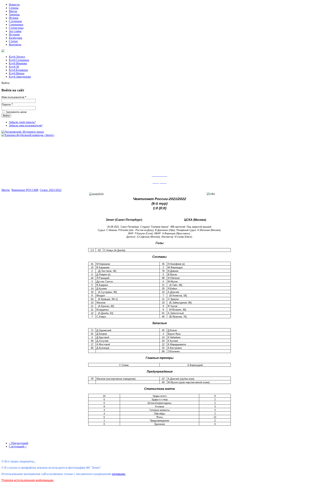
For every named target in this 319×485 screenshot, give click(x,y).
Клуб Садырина (19, 60)
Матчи (13, 11)
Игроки (13, 17)
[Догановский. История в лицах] (22, 131)
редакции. (119, 474)
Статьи (13, 41)
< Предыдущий (18, 443)
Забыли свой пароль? (22, 122)
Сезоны (13, 7)
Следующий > (18, 446)
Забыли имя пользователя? (25, 125)
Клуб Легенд (17, 56)
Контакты (15, 44)
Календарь (15, 37)
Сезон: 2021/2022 (50, 190)
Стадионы (15, 21)
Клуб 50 (14, 66)
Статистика (16, 27)
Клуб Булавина (18, 70)
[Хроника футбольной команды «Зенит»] (27, 135)
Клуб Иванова (18, 63)
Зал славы (15, 31)
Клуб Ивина (16, 73)
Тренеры (14, 14)
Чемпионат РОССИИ (24, 190)
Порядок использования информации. (27, 480)
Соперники (16, 24)
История (14, 34)
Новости (14, 4)
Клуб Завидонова (20, 76)
